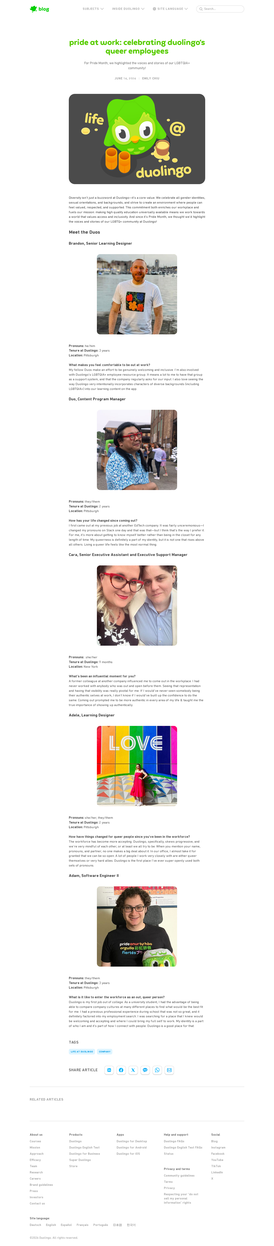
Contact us (37, 1203)
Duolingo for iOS (128, 1154)
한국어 (131, 1225)
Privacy (169, 1188)
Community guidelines (179, 1175)
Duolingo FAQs (174, 1141)
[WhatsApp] (157, 1070)
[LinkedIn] (109, 1070)
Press (34, 1191)
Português (100, 1225)
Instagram (218, 1147)
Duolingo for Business (84, 1154)
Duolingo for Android (132, 1147)
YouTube (217, 1160)
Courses (35, 1141)
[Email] (169, 1070)
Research (36, 1172)
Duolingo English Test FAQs (183, 1147)
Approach (37, 1154)
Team (33, 1166)
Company (104, 1051)
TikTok (216, 1166)
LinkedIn (217, 1172)
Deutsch (35, 1225)
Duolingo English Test (84, 1147)
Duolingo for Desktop (132, 1141)
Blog (214, 1141)
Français (82, 1225)
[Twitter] (133, 1070)
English (51, 1225)
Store (73, 1166)
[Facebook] (121, 1070)
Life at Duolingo (82, 1051)
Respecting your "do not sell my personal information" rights (181, 1198)
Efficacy (35, 1160)
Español (66, 1225)
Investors (36, 1197)
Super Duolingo (80, 1160)
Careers (35, 1178)
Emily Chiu (150, 78)
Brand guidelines (41, 1185)
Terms (168, 1182)
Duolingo (75, 1141)
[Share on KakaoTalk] (145, 1070)
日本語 (117, 1225)
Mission (35, 1147)
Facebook (217, 1154)
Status (169, 1154)
